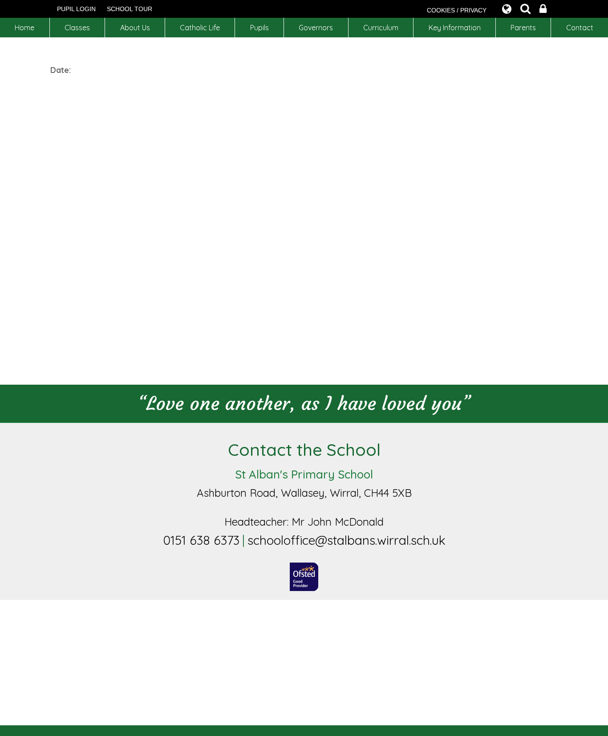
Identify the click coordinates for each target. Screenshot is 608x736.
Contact (579, 27)
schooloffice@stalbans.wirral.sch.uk (346, 540)
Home (24, 27)
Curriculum (380, 27)
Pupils (259, 27)
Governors (316, 27)
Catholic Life (200, 27)
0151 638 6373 (201, 540)
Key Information (455, 27)
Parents (523, 27)
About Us (135, 27)
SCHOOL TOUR (129, 8)
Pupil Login (76, 8)
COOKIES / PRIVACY (456, 10)
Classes (77, 27)
